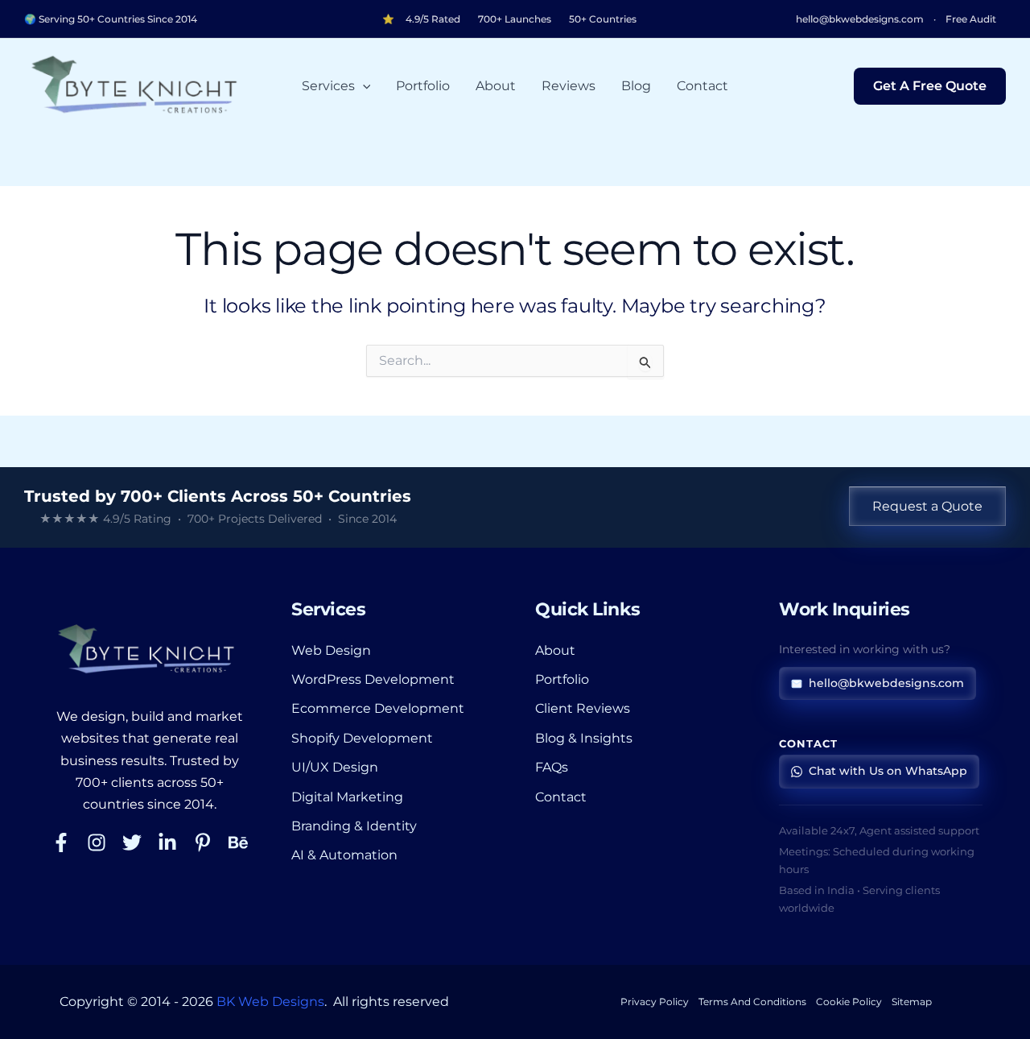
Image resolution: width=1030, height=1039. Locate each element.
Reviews (568, 85)
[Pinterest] (202, 842)
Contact (702, 85)
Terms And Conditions (752, 1002)
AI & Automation (344, 855)
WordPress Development (373, 679)
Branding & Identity (354, 826)
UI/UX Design (334, 767)
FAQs (551, 767)
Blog (636, 85)
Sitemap (912, 1002)
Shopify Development (362, 738)
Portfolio (423, 85)
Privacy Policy (654, 1002)
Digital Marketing (347, 797)
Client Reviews (582, 708)
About (496, 85)
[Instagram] (96, 842)
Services (328, 85)
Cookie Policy (849, 1002)
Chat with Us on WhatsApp (888, 771)
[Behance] (238, 842)
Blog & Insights (583, 738)
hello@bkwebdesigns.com (860, 19)
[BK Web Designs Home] (149, 649)
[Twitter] (132, 842)
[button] (363, 86)
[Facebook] (61, 842)
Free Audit (971, 19)
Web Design (331, 650)
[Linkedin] (167, 842)
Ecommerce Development (377, 708)
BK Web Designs (270, 1001)
